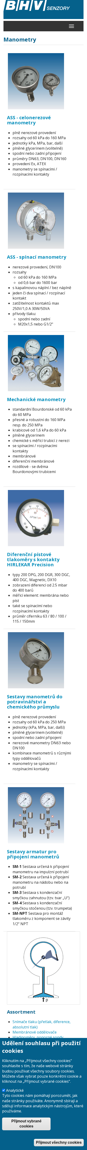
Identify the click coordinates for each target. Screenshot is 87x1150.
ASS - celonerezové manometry (29, 120)
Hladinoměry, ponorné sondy (38, 1037)
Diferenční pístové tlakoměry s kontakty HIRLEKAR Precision (33, 559)
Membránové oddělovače (35, 1032)
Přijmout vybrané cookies (26, 1123)
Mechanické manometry (36, 399)
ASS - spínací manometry (36, 257)
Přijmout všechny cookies (59, 1142)
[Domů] (43, 9)
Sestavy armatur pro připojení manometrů (33, 854)
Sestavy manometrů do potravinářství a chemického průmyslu (34, 701)
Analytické (15, 1090)
